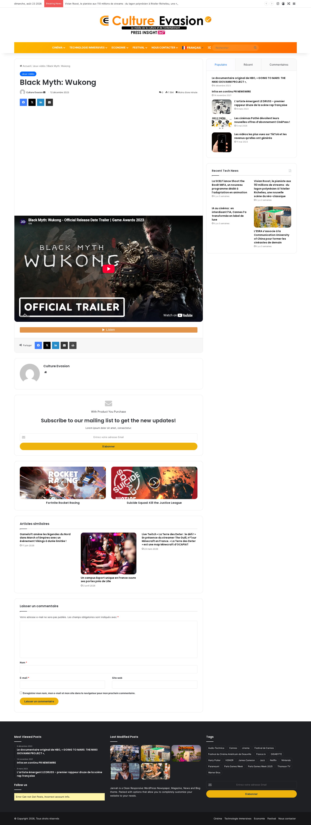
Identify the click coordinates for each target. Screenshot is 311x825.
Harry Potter (214, 760)
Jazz (262, 760)
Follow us (20, 785)
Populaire (221, 64)
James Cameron (246, 760)
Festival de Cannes (264, 748)
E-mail (24, 677)
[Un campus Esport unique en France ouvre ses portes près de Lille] (108, 553)
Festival (139, 47)
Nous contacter (163, 47)
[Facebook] (23, 102)
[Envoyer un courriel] (44, 92)
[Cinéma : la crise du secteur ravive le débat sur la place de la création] (124, 771)
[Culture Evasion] (155, 25)
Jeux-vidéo (39, 66)
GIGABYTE (276, 754)
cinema (245, 748)
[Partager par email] (49, 102)
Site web (117, 677)
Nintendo (286, 760)
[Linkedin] (40, 102)
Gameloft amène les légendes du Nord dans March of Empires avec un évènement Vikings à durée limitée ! (45, 537)
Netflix (273, 760)
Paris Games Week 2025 (260, 766)
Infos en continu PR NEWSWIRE (231, 91)
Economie (119, 47)
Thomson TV (284, 766)
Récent (248, 64)
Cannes (233, 748)
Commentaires (279, 64)
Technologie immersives (87, 47)
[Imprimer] (72, 345)
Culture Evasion (34, 92)
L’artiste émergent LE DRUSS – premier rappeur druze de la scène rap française (260, 103)
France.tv (261, 754)
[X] (32, 102)
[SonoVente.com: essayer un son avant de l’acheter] (155, 771)
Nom (23, 662)
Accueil (26, 66)
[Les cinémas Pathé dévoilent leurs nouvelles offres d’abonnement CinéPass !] (222, 123)
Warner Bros (214, 772)
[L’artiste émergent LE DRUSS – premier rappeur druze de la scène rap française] (222, 106)
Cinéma (57, 47)
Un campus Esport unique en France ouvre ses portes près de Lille (108, 579)
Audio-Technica (216, 748)
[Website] (45, 372)
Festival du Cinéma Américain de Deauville (229, 754)
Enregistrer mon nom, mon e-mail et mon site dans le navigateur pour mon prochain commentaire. (79, 693)
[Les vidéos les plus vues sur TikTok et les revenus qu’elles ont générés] (222, 142)
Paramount (213, 766)
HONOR (229, 760)
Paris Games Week (233, 766)
